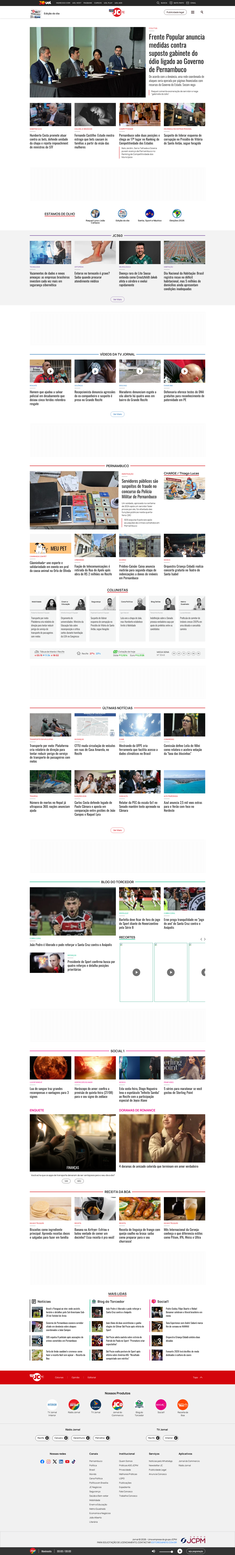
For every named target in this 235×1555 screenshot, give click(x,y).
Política (93, 1465)
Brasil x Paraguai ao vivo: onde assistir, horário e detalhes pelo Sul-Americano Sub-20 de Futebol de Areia (65, 1312)
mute (153, 1551)
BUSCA (164, 3)
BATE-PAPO (179, 3)
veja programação (196, 1551)
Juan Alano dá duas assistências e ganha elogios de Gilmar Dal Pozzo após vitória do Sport (125, 1326)
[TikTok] (74, 1462)
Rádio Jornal (185, 1465)
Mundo (92, 1474)
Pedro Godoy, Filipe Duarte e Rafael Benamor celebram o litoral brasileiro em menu (184, 1312)
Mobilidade (94, 1500)
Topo (195, 1377)
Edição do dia (122, 220)
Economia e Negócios (100, 1513)
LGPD (122, 1478)
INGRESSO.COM (63, 3)
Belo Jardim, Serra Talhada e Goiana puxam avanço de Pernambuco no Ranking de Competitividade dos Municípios (139, 153)
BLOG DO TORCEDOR (117, 882)
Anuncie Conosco (158, 1474)
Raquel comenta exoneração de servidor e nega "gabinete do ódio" (174, 92)
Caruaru (61, 1437)
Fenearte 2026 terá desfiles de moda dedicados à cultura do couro (182, 1353)
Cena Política (96, 1478)
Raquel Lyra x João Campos (95, 221)
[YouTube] (67, 1462)
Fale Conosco (125, 1491)
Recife (43, 1437)
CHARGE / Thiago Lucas (181, 473)
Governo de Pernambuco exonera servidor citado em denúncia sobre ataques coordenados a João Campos (64, 1326)
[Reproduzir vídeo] (136, 972)
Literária (93, 1521)
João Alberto (95, 1517)
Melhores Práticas (128, 1474)
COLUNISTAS (117, 590)
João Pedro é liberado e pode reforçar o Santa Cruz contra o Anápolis (123, 1310)
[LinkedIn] (61, 1462)
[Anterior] (201, 939)
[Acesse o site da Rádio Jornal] (33, 1551)
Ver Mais (117, 299)
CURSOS (98, 3)
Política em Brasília (98, 1482)
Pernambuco (95, 1461)
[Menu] (192, 12)
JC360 (117, 235)
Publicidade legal (175, 12)
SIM (66, 1181)
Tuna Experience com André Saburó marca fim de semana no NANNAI (184, 1324)
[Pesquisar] (202, 12)
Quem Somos (125, 1461)
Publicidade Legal (157, 1469)
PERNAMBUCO (117, 466)
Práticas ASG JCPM (128, 1465)
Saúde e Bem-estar (98, 1495)
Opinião (75, 1377)
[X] (55, 1462)
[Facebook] (42, 1462)
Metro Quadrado (97, 1508)
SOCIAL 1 (118, 1051)
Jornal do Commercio (189, 1461)
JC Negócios (95, 1487)
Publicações (125, 1482)
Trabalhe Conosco (128, 1495)
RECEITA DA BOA (118, 1191)
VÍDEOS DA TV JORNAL (117, 354)
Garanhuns (81, 1437)
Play (179, 1551)
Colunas (59, 1377)
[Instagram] (49, 1462)
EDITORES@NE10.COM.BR (164, 1542)
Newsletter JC (156, 1465)
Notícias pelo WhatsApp (160, 1461)
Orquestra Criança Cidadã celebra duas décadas (183, 1338)
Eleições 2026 (176, 220)
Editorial (92, 1377)
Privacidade (125, 1469)
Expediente (124, 1487)
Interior (171, 1437)
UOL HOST (76, 3)
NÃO (79, 1181)
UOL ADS (118, 3)
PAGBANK (88, 3)
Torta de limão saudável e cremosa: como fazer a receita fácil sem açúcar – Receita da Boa (65, 1355)
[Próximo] (204, 939)
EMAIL (193, 3)
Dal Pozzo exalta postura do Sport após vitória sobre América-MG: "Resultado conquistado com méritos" (123, 1355)
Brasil (92, 1469)
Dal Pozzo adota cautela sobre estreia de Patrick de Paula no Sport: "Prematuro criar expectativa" (125, 1340)
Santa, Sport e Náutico (150, 220)
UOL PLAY (108, 3)
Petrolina (101, 1437)
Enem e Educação (98, 1504)
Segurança (94, 1491)
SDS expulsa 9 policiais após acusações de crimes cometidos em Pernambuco (142, 522)
